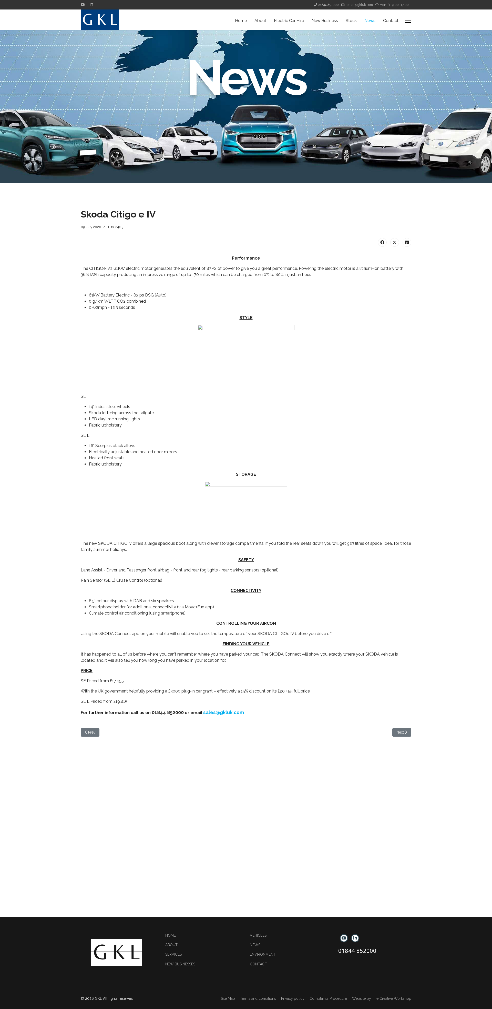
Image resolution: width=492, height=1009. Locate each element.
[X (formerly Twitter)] (394, 242)
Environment (262, 954)
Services (173, 954)
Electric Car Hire (289, 20)
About (260, 20)
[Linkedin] (91, 5)
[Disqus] (246, 825)
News (369, 20)
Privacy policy (292, 998)
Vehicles (258, 935)
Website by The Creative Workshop (381, 998)
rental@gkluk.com (359, 5)
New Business (325, 20)
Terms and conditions (258, 998)
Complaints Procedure (328, 998)
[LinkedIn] (407, 242)
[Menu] (408, 21)
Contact (390, 20)
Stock (351, 20)
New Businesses (180, 964)
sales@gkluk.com (223, 712)
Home (241, 20)
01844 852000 (328, 5)
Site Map (228, 998)
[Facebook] (382, 242)
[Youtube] (83, 5)
